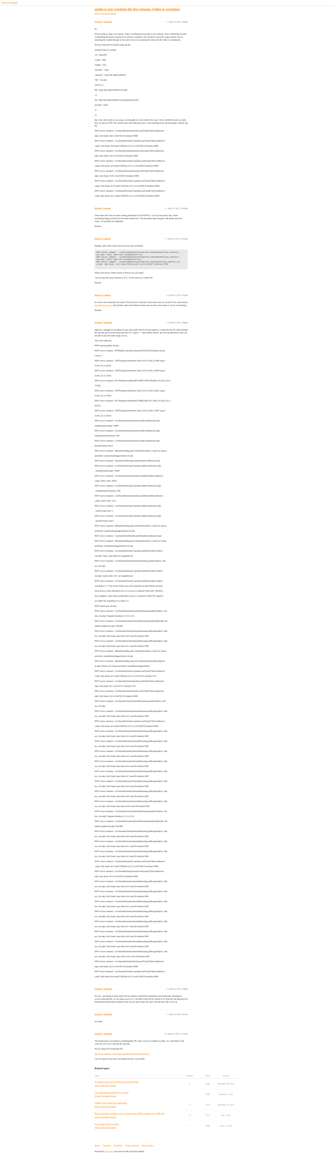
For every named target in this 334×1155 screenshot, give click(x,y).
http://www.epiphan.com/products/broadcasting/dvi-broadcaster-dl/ (122, 1054)
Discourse (109, 1151)
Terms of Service (132, 1145)
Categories (106, 1145)
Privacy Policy (148, 1145)
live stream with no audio (107, 1124)
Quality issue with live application (111, 1103)
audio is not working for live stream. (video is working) (137, 9)
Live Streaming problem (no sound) (112, 1092)
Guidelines (118, 1145)
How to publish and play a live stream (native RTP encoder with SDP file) (130, 1113)
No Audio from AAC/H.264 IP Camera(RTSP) (117, 1082)
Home (97, 1145)
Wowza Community (9, 3)
